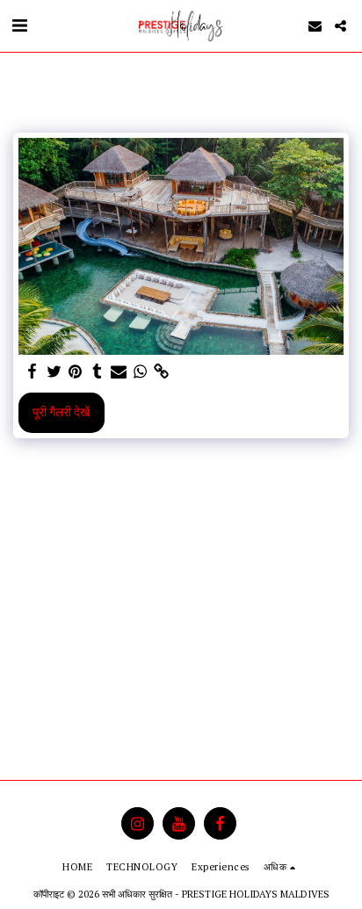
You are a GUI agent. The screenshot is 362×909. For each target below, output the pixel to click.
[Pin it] (75, 371)
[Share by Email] (119, 371)
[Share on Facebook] (32, 371)
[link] (162, 371)
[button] (19, 25)
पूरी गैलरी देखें (61, 411)
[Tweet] (54, 371)
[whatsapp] (140, 371)
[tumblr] (97, 371)
